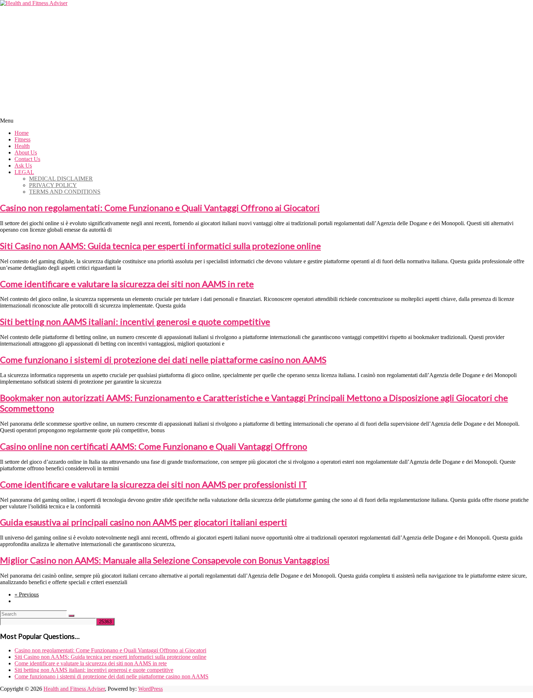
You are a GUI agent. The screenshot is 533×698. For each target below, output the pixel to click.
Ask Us (23, 165)
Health (22, 146)
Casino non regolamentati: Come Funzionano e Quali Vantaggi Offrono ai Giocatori (160, 207)
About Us (26, 152)
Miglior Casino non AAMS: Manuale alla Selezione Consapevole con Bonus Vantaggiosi (165, 560)
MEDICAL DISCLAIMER (61, 178)
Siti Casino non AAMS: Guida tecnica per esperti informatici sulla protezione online (160, 245)
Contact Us (27, 159)
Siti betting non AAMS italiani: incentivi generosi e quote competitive (135, 321)
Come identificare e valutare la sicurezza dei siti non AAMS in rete (127, 283)
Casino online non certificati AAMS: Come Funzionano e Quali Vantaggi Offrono (153, 446)
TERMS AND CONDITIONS (64, 192)
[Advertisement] (266, 61)
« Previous (27, 594)
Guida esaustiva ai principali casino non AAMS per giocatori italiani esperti (143, 522)
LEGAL (24, 172)
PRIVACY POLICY (53, 185)
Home (22, 133)
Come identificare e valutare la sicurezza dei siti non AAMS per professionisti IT (153, 484)
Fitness (22, 139)
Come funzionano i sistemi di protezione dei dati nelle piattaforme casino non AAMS (163, 359)
